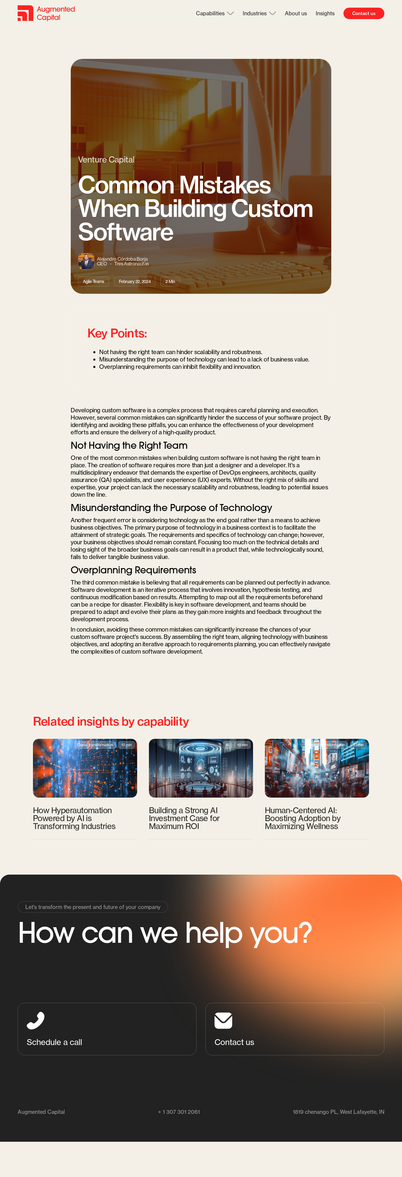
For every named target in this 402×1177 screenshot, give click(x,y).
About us (296, 13)
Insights (325, 13)
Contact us (364, 13)
